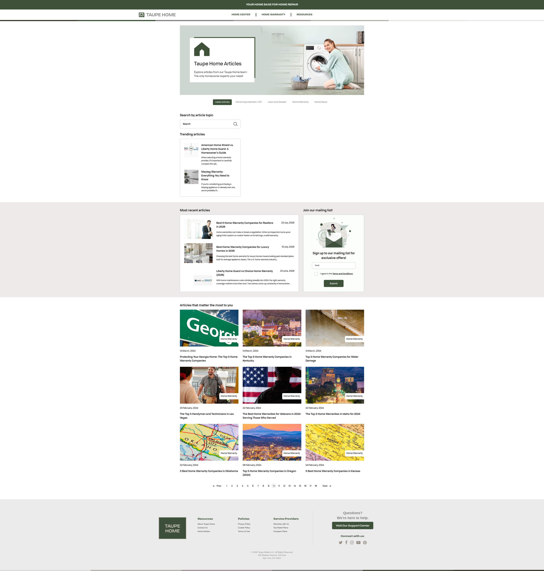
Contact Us (203, 527)
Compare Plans (280, 531)
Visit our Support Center (352, 525)
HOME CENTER (241, 15)
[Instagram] (352, 542)
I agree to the (336, 273)
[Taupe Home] (172, 528)
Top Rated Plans (280, 527)
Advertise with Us (281, 524)
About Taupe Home (206, 524)
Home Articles (204, 531)
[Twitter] (341, 542)
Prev (218, 486)
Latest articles (222, 102)
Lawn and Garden (277, 102)
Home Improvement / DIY (249, 102)
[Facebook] (346, 542)
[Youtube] (358, 542)
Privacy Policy (244, 524)
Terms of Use (244, 531)
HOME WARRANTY (273, 15)
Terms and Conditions (342, 273)
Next (325, 486)
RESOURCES (304, 15)
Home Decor (320, 102)
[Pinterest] (365, 542)
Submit (334, 283)
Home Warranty (300, 102)
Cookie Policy (244, 527)
